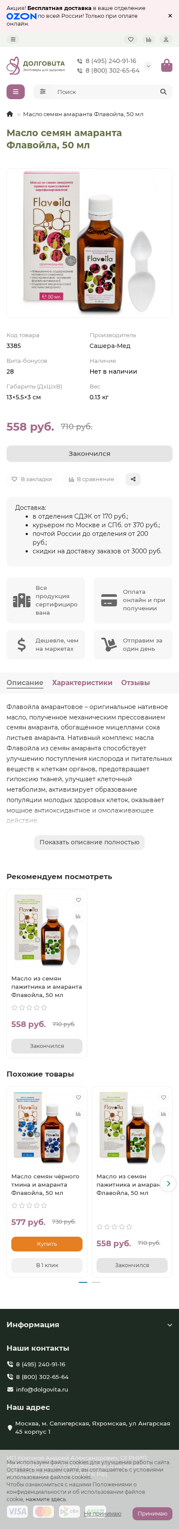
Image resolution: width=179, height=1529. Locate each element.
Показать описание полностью (89, 842)
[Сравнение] (148, 39)
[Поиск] (163, 92)
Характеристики (82, 683)
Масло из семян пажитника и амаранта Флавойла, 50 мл (46, 986)
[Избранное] (131, 39)
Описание (25, 683)
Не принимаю (102, 1513)
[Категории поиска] (42, 91)
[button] (11, 1183)
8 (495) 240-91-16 (111, 61)
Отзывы (135, 683)
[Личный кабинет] (165, 39)
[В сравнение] (78, 916)
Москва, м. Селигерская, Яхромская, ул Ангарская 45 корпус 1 (92, 1427)
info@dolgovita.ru (42, 1389)
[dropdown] (13, 39)
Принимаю (152, 1513)
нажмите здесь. (46, 1499)
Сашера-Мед (110, 346)
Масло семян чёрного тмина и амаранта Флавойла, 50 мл (45, 1184)
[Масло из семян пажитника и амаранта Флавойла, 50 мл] (47, 930)
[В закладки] (78, 900)
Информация (33, 1324)
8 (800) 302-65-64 (112, 70)
